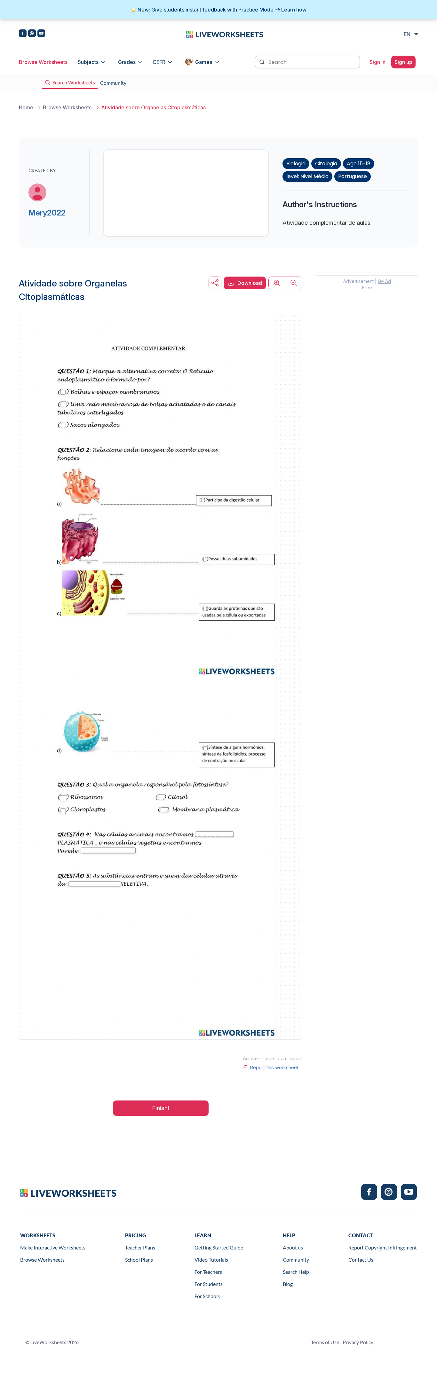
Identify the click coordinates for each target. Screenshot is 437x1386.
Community (296, 1260)
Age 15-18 (358, 163)
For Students (209, 1284)
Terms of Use (325, 1342)
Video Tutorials (211, 1260)
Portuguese (352, 176)
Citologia (326, 163)
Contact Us (360, 1260)
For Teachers (208, 1272)
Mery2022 (47, 212)
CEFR (159, 62)
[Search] (262, 61)
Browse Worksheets (43, 62)
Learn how (293, 9)
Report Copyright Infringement (382, 1247)
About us (293, 1247)
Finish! (160, 1108)
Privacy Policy (358, 1342)
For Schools (207, 1296)
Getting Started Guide (219, 1247)
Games (203, 62)
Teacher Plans (140, 1247)
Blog (288, 1284)
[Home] (224, 34)
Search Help (296, 1272)
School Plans (139, 1260)
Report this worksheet (274, 1067)
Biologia (296, 163)
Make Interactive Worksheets (52, 1247)
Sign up (403, 62)
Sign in (377, 62)
